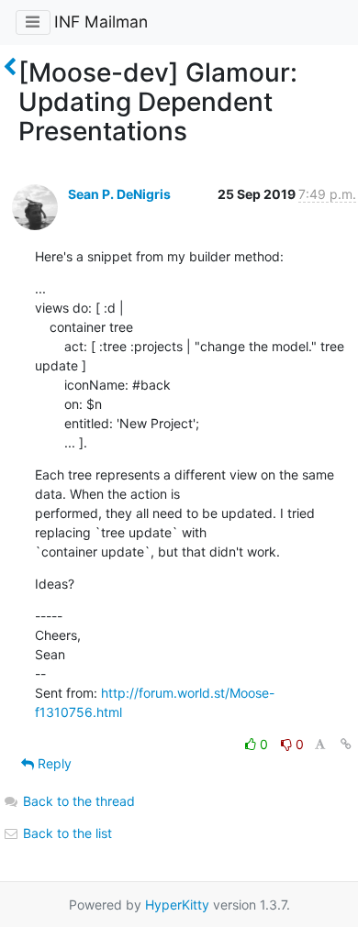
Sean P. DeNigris (119, 194)
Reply (53, 763)
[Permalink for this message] (346, 744)
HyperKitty (177, 904)
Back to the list (65, 833)
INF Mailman (101, 21)
